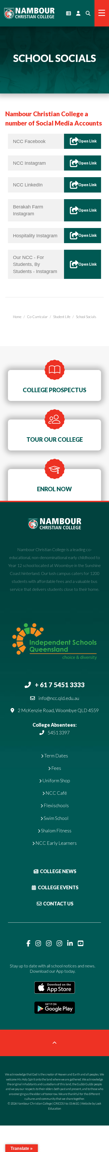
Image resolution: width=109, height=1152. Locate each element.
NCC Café (56, 793)
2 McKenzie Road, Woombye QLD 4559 (58, 710)
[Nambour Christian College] (29, 13)
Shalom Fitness (55, 830)
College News (57, 871)
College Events (57, 887)
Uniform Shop (56, 780)
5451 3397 (59, 732)
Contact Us (57, 904)
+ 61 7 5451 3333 (60, 685)
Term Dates (55, 755)
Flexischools (56, 805)
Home (17, 317)
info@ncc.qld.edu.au (58, 698)
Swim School (56, 818)
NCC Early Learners (56, 843)
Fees (56, 768)
